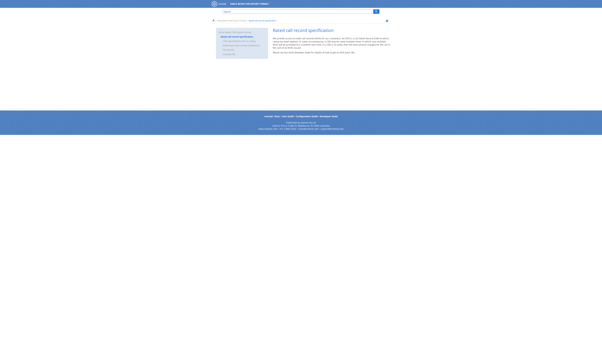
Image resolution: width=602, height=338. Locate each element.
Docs (277, 116)
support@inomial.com (332, 128)
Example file (229, 54)
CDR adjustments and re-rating (239, 41)
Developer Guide (329, 116)
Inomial (268, 116)
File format (228, 49)
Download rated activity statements (241, 45)
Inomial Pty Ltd (308, 122)
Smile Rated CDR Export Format (231, 20)
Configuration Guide (307, 116)
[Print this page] (387, 21)
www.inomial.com (268, 128)
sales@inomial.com (308, 128)
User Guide (288, 116)
